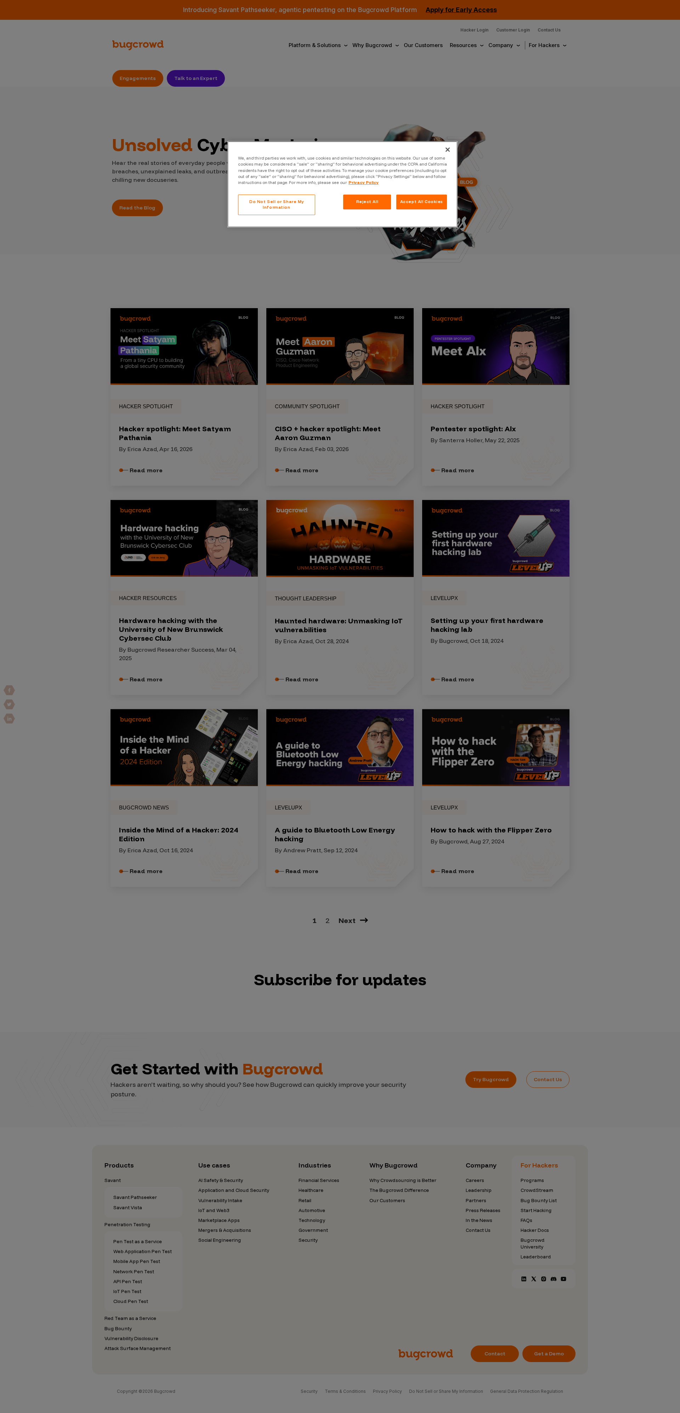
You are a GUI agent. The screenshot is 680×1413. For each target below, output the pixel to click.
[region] (342, 184)
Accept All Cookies (421, 201)
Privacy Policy (363, 182)
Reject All (367, 201)
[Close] (447, 149)
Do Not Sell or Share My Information (276, 204)
